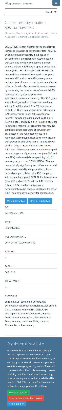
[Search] (55, 11)
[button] (56, 3)
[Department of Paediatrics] (19, 2)
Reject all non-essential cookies (25, 398)
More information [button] (16, 201)
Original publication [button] (40, 201)
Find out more (16, 403)
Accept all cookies (18, 392)
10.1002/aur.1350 (14, 213)
